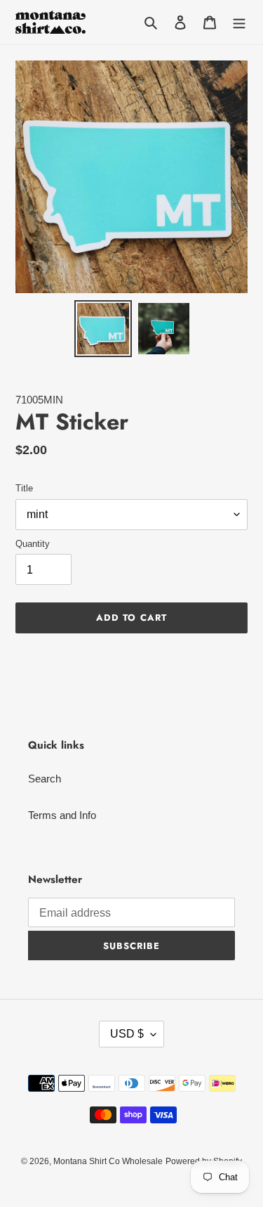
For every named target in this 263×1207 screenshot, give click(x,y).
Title (24, 488)
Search (44, 779)
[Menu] (239, 22)
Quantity (32, 543)
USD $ (127, 1034)
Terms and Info (62, 815)
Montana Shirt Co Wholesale (108, 1161)
